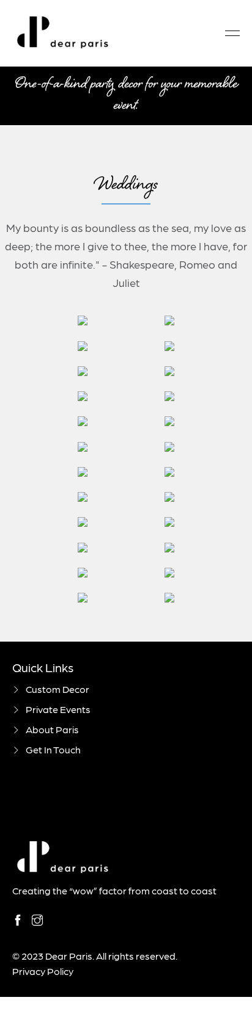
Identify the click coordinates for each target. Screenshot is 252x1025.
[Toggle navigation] (229, 33)
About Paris (52, 729)
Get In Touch (53, 749)
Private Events (58, 709)
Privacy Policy (42, 971)
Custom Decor (57, 689)
